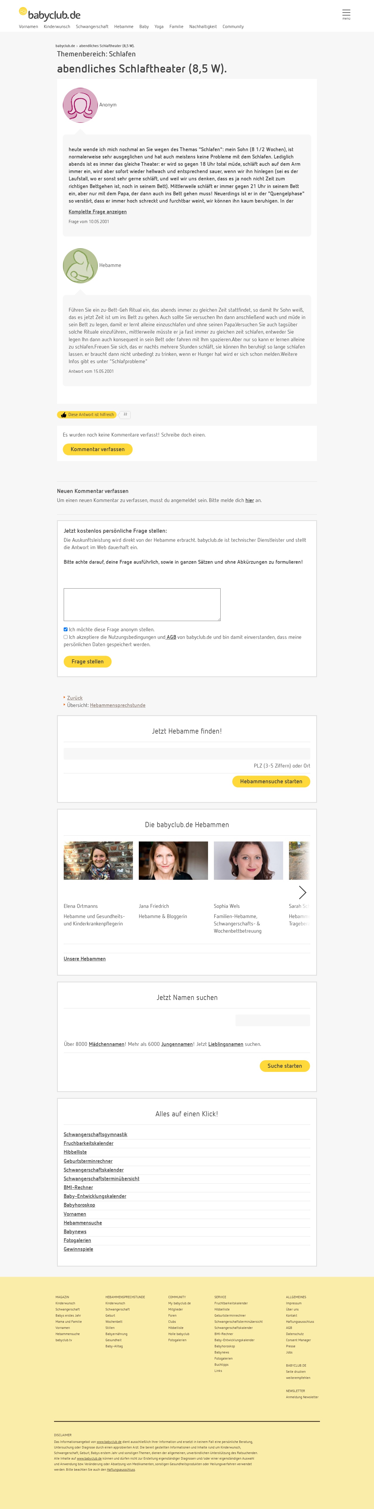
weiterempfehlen (298, 1378)
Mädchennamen (106, 1044)
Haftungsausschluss (121, 1470)
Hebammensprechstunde (118, 705)
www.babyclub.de (109, 1442)
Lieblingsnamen (225, 1044)
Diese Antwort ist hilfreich (91, 415)
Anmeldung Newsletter (302, 1397)
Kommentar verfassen (98, 449)
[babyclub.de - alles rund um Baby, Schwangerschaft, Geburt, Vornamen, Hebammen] (49, 17)
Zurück (75, 698)
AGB (170, 637)
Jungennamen (177, 1044)
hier (249, 500)
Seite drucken (296, 1372)
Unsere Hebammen (85, 959)
